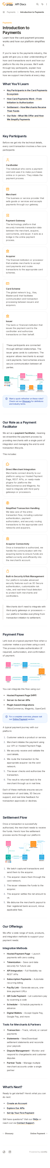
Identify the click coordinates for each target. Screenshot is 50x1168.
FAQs (35, 1119)
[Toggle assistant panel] (42, 4)
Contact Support (25, 1123)
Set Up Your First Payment (20, 1113)
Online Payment (20, 719)
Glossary (26, 401)
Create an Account (17, 1103)
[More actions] (46, 4)
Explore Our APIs (16, 1108)
